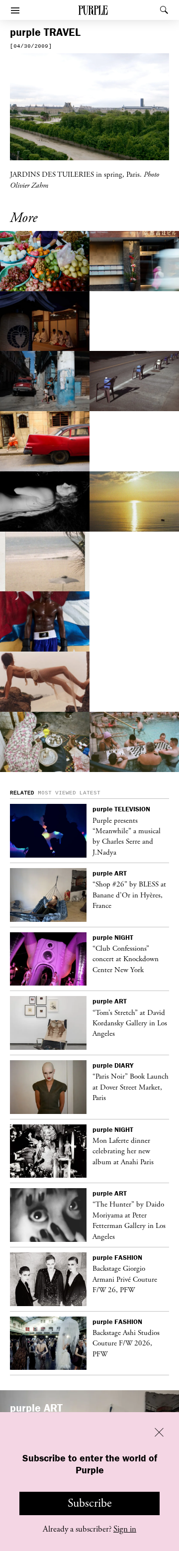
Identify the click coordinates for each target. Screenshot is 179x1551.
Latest (90, 793)
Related (22, 793)
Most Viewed (57, 793)
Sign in (124, 1529)
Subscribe (90, 1503)
